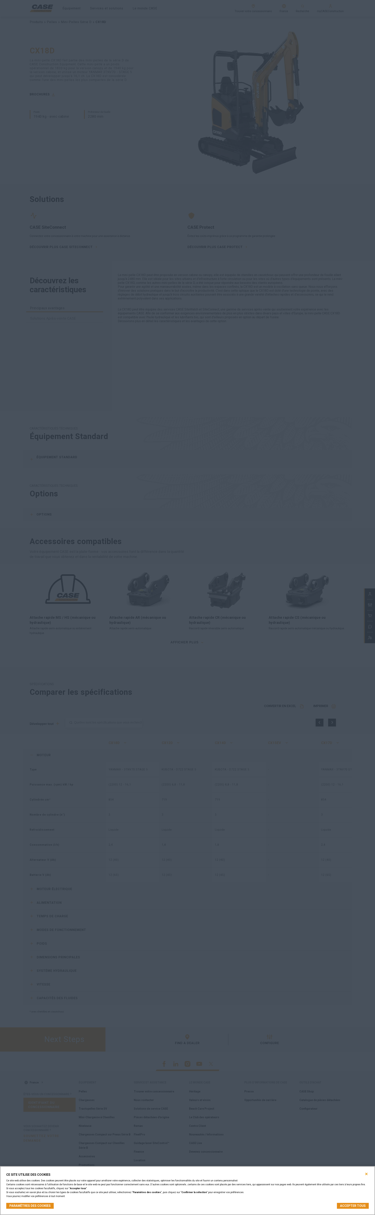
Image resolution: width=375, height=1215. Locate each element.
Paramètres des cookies (30, 1206)
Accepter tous (353, 1206)
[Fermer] (366, 1174)
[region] (187, 1190)
